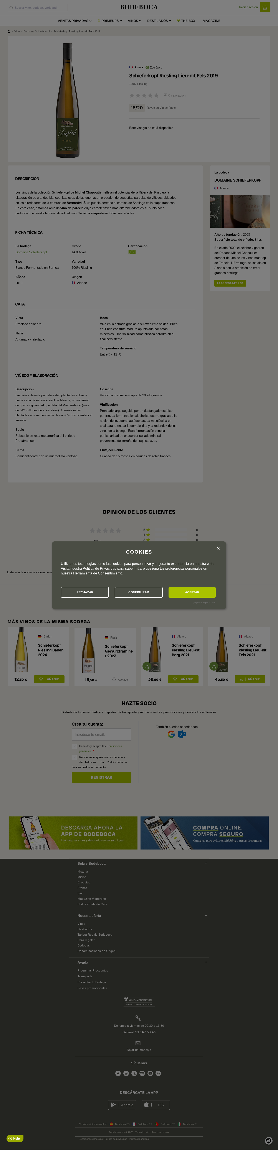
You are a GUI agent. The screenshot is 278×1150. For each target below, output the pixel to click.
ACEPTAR (192, 592)
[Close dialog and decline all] (218, 548)
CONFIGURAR (138, 592)
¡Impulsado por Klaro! (204, 602)
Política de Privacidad (99, 568)
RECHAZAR (84, 592)
